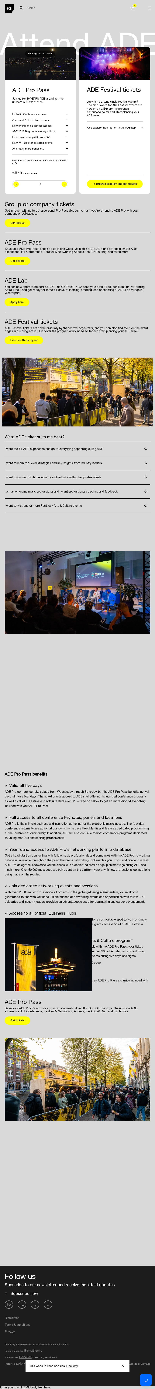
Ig (35, 1304)
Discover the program (23, 340)
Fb (9, 1304)
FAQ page (94, 962)
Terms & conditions (17, 1324)
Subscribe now (24, 1293)
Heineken (25, 1357)
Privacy (10, 1331)
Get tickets (17, 260)
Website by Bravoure (139, 1364)
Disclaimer (12, 1317)
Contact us (17, 222)
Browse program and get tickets (116, 183)
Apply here (17, 302)
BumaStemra (33, 1350)
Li (48, 1304)
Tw (22, 1304)
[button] (146, 1380)
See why (72, 1366)
